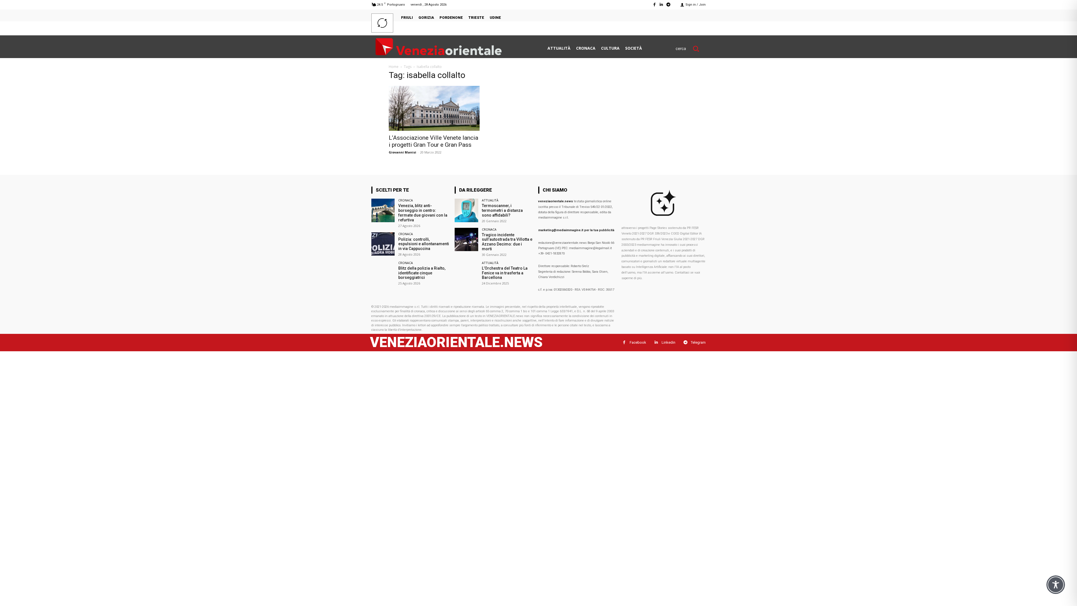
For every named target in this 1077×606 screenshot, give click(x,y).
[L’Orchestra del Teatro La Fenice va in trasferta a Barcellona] (466, 272)
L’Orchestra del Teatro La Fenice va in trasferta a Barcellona (505, 273)
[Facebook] (654, 4)
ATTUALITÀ (490, 200)
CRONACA (405, 200)
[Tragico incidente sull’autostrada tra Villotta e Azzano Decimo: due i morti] (466, 239)
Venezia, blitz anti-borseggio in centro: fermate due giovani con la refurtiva (422, 212)
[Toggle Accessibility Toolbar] (1055, 584)
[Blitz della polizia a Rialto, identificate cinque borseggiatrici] (383, 272)
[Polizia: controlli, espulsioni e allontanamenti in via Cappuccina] (383, 244)
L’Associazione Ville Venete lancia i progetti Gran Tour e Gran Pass (433, 141)
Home (394, 66)
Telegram (698, 342)
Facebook (638, 342)
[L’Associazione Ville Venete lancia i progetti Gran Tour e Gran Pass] (434, 108)
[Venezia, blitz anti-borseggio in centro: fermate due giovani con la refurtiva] (383, 210)
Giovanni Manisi (402, 152)
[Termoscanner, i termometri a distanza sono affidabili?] (466, 210)
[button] (691, 48)
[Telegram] (668, 4)
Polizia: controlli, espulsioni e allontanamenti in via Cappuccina (423, 244)
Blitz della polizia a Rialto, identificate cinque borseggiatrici (421, 273)
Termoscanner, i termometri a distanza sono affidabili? (502, 210)
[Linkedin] (661, 4)
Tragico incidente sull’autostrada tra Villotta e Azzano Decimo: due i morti (507, 242)
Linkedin (668, 342)
